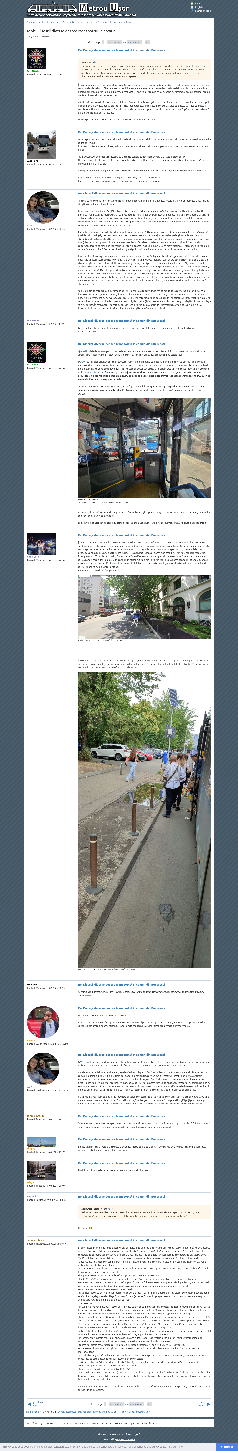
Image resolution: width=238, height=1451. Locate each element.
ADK (29, 225)
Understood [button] (226, 1446)
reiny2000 (33, 320)
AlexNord (32, 160)
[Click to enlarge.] (144, 448)
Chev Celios (34, 556)
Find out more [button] (175, 1446)
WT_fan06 (33, 70)
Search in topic (201, 10)
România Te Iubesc (94, 371)
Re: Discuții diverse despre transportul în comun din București (121, 50)
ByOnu (31, 1040)
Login (196, 3)
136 (114, 42)
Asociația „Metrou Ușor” (126, 1434)
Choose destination (139, 1411)
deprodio (32, 1196)
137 (119, 42)
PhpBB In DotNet (125, 1439)
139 (129, 42)
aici (171, 327)
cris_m (30, 1182)
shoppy (31, 1148)
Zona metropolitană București (43, 21)
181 (147, 42)
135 (109, 42)
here (96, 62)
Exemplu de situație (195, 65)
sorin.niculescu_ (36, 1115)
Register (197, 7)
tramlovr (32, 984)
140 (134, 42)
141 (140, 42)
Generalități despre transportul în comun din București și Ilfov (97, 21)
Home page (32, 1411)
